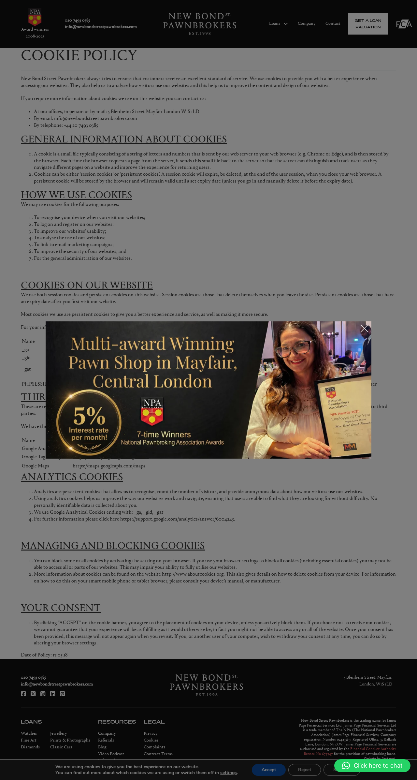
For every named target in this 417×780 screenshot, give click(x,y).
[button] (372, 765)
